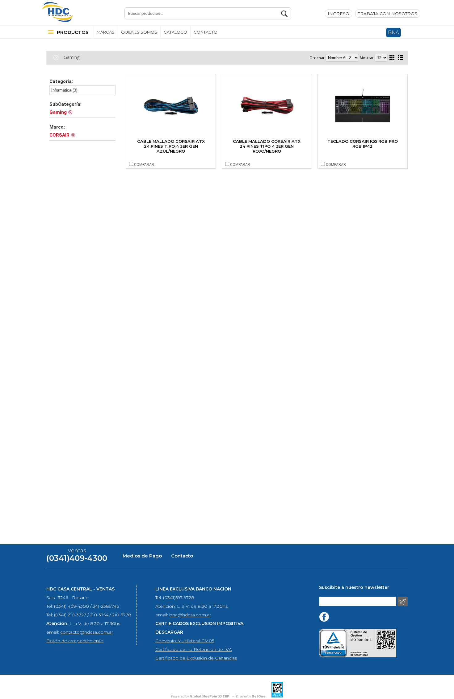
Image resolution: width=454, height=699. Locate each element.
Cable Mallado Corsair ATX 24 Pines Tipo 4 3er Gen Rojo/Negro (267, 146)
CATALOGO (175, 32)
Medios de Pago (142, 556)
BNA (393, 32)
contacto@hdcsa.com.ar (86, 632)
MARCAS (106, 32)
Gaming (72, 57)
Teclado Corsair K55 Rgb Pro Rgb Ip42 (362, 144)
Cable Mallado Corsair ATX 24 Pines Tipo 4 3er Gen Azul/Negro (171, 146)
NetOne (250, 696)
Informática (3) (64, 90)
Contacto (182, 556)
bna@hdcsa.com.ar (190, 615)
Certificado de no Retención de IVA (193, 649)
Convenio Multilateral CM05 (184, 640)
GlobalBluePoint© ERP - (203, 696)
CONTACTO (205, 32)
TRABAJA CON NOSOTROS (387, 13)
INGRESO (338, 13)
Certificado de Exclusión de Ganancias (196, 658)
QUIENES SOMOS (139, 32)
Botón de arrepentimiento (74, 640)
